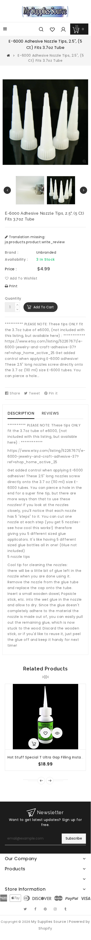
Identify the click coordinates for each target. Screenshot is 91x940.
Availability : (16, 259)
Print (12, 286)
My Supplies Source (48, 921)
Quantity (13, 298)
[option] (61, 190)
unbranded (46, 252)
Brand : (11, 252)
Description (21, 413)
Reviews (50, 413)
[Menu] (5, 29)
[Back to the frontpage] (8, 55)
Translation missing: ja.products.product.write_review (35, 239)
